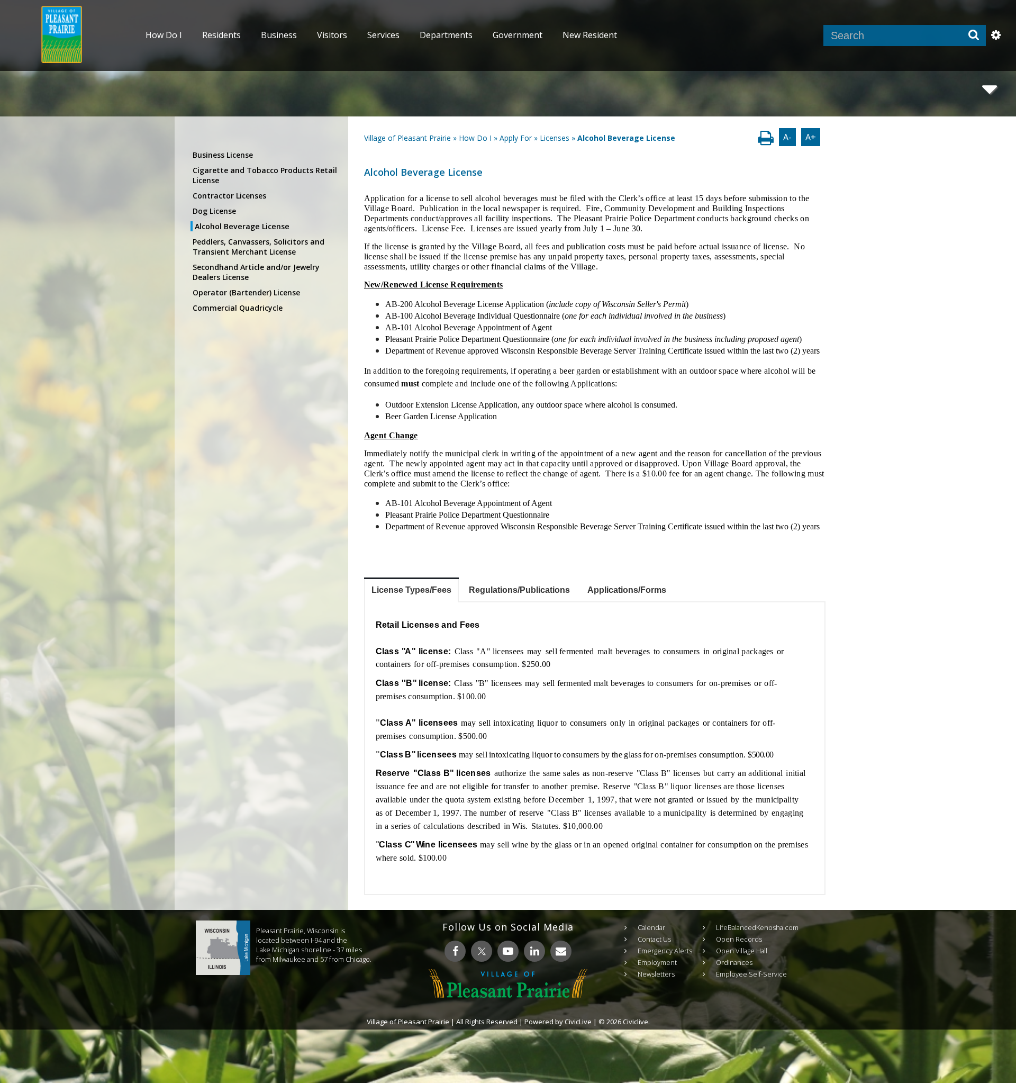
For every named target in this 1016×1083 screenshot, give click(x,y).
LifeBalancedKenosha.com (757, 927)
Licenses (554, 138)
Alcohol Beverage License (242, 226)
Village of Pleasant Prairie (407, 138)
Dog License (214, 211)
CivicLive (578, 1021)
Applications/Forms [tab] (626, 589)
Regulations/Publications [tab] (519, 589)
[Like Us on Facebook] (455, 951)
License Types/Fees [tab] (411, 589)
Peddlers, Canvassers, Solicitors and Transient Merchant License (258, 247)
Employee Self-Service (751, 974)
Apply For (516, 138)
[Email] (561, 951)
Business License (223, 155)
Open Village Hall (741, 950)
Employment (657, 962)
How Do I (475, 138)
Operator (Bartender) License (246, 292)
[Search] (973, 35)
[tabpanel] (594, 748)
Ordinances (734, 962)
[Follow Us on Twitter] (481, 951)
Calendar (651, 927)
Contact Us (654, 939)
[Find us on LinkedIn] (534, 951)
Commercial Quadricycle (238, 308)
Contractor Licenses (229, 196)
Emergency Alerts (665, 950)
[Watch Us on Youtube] (508, 951)
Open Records (739, 939)
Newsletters (656, 974)
